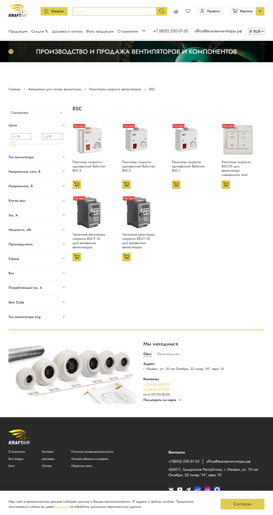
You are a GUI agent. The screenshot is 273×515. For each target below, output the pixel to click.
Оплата (47, 466)
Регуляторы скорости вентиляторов (115, 89)
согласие (61, 506)
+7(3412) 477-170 (156, 389)
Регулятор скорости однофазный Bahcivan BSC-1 (188, 166)
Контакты (48, 451)
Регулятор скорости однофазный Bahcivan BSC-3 (89, 166)
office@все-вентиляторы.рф (218, 31)
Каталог (58, 11)
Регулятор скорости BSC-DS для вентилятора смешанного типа (236, 168)
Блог (12, 466)
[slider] (13, 144)
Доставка (48, 459)
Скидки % (39, 31)
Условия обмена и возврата (89, 459)
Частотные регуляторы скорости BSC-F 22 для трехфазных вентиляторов (138, 241)
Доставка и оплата (67, 31)
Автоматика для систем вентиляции (54, 89)
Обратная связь (81, 466)
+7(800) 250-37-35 (183, 461)
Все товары (16, 459)
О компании (128, 31)
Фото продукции (100, 31)
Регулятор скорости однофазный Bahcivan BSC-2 (138, 166)
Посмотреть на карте (159, 399)
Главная (14, 89)
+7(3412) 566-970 (156, 384)
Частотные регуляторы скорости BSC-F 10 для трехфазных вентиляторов (89, 241)
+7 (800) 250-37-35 (170, 31)
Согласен (242, 504)
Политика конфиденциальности (92, 451)
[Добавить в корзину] (77, 184)
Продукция (18, 31)
